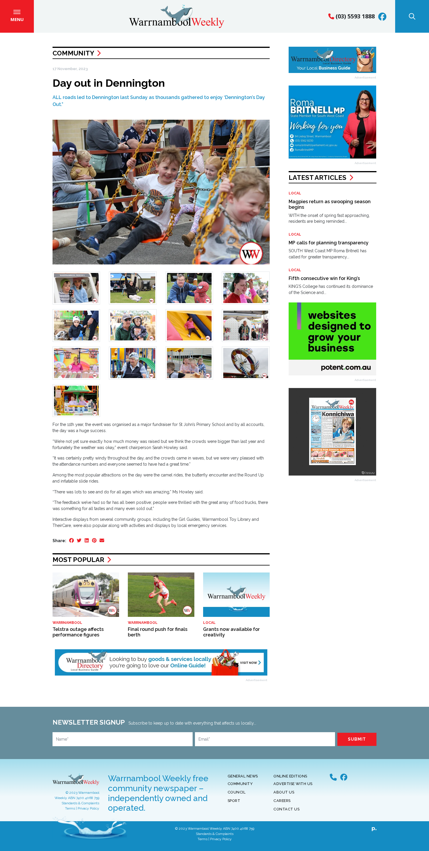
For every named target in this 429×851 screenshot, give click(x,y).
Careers (282, 800)
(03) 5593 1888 (354, 16)
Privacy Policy (88, 808)
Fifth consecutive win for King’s (324, 278)
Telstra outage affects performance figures (78, 632)
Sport (234, 800)
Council (237, 792)
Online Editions (290, 776)
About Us (283, 792)
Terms (70, 808)
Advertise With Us (293, 784)
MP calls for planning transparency (329, 243)
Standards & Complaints (80, 803)
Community (73, 53)
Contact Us (286, 809)
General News (243, 776)
